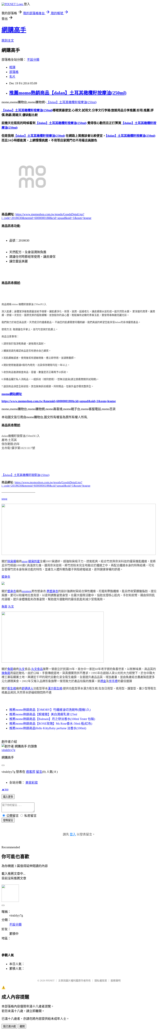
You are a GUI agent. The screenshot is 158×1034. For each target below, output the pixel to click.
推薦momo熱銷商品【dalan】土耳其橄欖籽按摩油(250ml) (67, 92)
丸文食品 (37, 669)
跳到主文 (8, 40)
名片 (12, 76)
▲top (5, 789)
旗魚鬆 (6, 673)
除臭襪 (11, 561)
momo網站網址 (12, 394)
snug (4, 498)
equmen (26, 591)
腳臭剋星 (34, 561)
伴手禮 (113, 681)
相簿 (12, 67)
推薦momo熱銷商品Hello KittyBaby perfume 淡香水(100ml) (47, 728)
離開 (22, 1026)
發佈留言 (8, 820)
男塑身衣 (52, 591)
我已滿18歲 (9, 1026)
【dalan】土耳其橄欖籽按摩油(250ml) (71, 102)
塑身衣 (6, 576)
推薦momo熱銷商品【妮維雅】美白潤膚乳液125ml (43, 714)
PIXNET (50, 980)
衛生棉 (11, 688)
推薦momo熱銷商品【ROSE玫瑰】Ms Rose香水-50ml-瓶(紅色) (50, 723)
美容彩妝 (31, 782)
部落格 (13, 72)
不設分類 (33, 59)
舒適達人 (27, 688)
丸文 (11, 606)
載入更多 (8, 796)
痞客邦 (30, 771)
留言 (39, 771)
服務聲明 (116, 980)
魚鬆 (4, 606)
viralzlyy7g (8, 750)
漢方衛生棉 (55, 688)
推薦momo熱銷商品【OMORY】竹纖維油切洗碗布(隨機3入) (50, 709)
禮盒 (103, 681)
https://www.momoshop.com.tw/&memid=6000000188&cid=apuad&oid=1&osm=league (59, 401)
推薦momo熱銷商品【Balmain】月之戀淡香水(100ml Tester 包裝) (52, 719)
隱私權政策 (100, 980)
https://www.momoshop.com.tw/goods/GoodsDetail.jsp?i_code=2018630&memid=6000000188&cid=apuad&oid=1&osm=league (46, 484)
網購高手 (14, 29)
